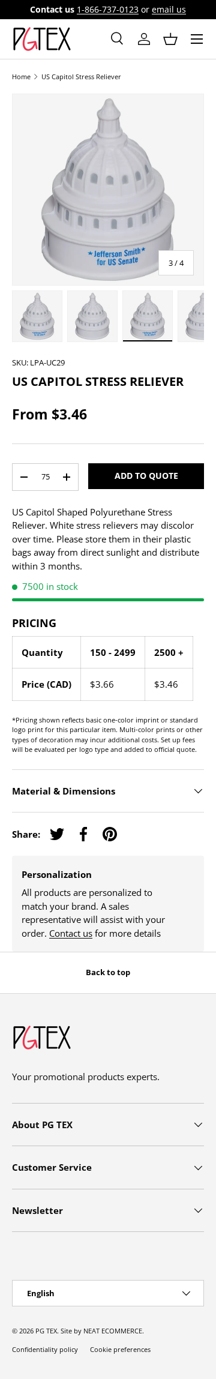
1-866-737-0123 (108, 9)
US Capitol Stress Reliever (81, 76)
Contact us (70, 933)
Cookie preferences (120, 1349)
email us (169, 9)
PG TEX (46, 1330)
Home (21, 76)
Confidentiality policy (45, 1349)
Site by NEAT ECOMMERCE (101, 1330)
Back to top (108, 972)
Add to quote (146, 475)
